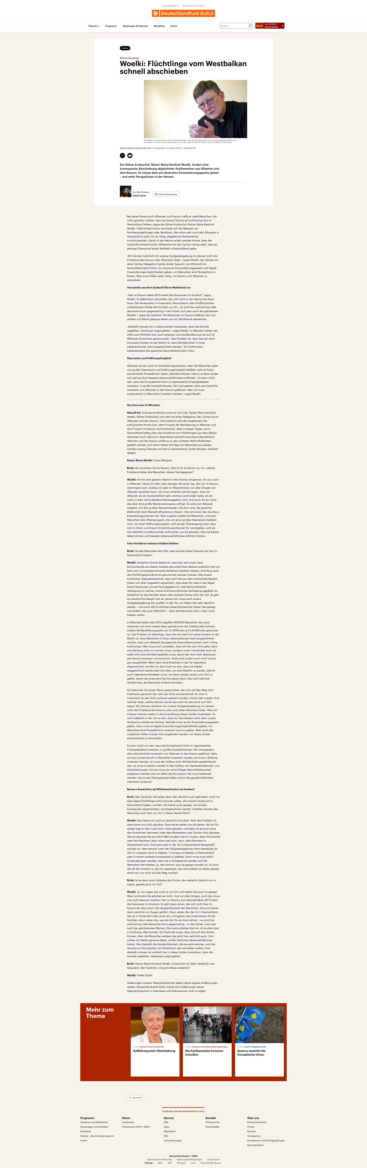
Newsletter (169, 1131)
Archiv (173, 26)
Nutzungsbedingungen (189, 1159)
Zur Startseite (135, 1097)
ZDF (170, 1162)
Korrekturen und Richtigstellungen (266, 1140)
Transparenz (254, 1135)
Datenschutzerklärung (160, 1159)
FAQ (166, 1122)
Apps (166, 1126)
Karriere (251, 1131)
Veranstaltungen (173, 1140)
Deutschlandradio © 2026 (183, 1156)
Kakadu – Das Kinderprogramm (97, 1135)
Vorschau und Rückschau (94, 1122)
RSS (166, 1135)
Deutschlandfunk (170, 5)
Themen (92, 26)
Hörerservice (212, 1122)
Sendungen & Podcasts (135, 26)
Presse (250, 1126)
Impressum (213, 1159)
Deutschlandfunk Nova (193, 5)
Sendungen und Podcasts (94, 1126)
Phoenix (181, 1162)
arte (193, 1162)
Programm (111, 26)
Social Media (212, 1126)
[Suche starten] (250, 25)
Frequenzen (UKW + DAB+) (136, 1126)
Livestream (128, 1122)
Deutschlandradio (257, 1122)
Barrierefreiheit (255, 1145)
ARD (160, 1162)
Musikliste (159, 26)
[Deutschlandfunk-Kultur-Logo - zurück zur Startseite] (183, 13)
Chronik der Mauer (211, 1162)
